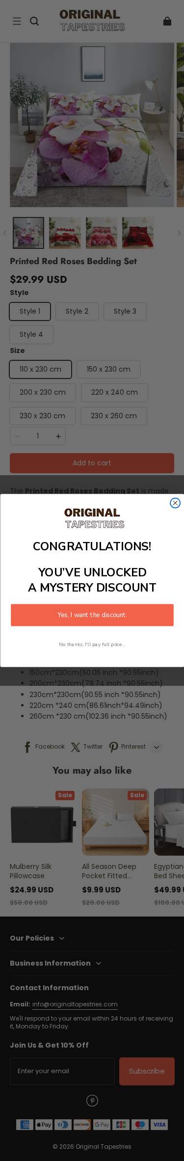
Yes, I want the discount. (92, 615)
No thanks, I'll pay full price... (92, 644)
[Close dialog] (175, 503)
